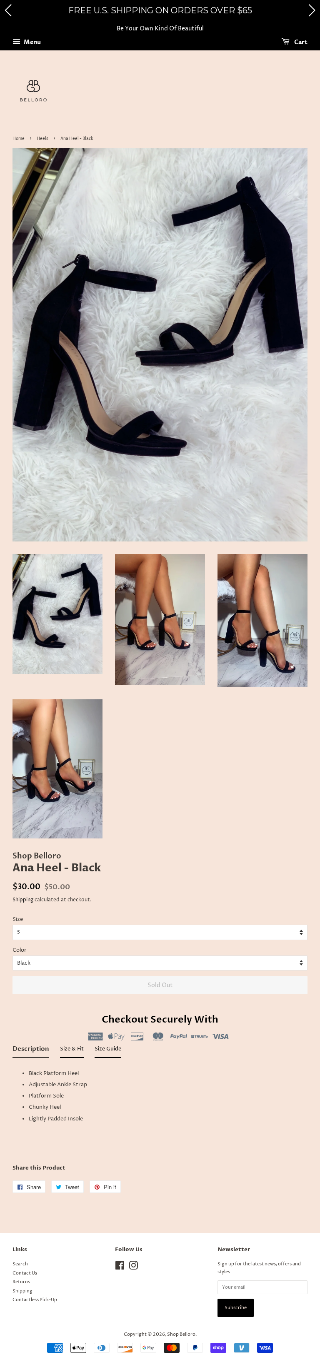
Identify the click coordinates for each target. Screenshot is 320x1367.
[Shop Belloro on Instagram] (133, 1268)
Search (20, 1264)
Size (17, 919)
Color (19, 950)
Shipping (22, 899)
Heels (42, 139)
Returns (21, 1282)
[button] (8, 10)
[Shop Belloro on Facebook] (120, 1268)
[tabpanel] (160, 1107)
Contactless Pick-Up (34, 1300)
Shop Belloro (181, 1334)
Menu (31, 42)
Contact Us (24, 1273)
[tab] (30, 1051)
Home (18, 139)
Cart (300, 42)
